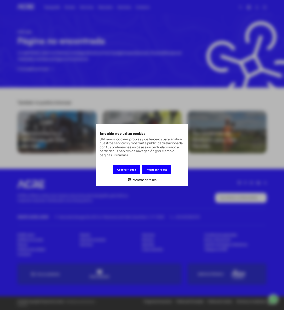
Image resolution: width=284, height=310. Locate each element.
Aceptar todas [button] (126, 169)
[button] (142, 179)
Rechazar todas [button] (156, 169)
